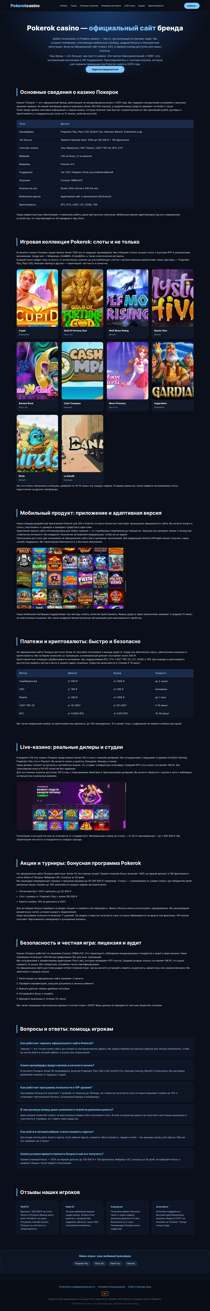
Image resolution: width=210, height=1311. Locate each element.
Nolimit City (115, 1263)
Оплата (63, 5)
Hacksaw (131, 1263)
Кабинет (191, 6)
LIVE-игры (129, 5)
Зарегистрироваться (105, 69)
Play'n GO (99, 1263)
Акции (141, 5)
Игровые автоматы (111, 5)
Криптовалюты (156, 5)
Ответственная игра (139, 1286)
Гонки (74, 5)
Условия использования (111, 1286)
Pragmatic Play (81, 1263)
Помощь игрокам (89, 5)
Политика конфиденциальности (77, 1286)
